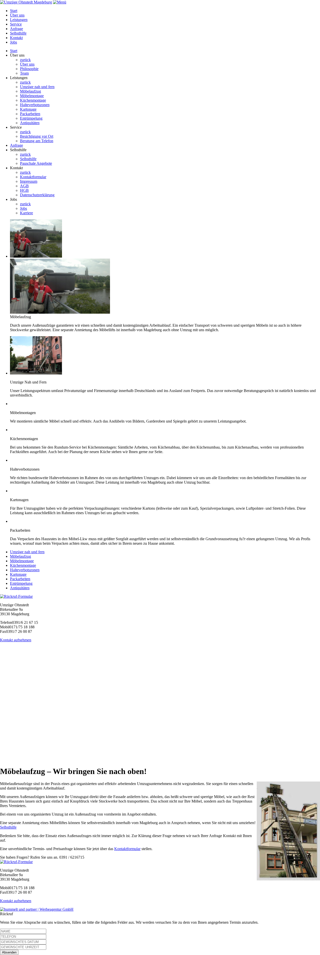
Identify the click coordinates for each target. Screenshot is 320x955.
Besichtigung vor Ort (36, 136)
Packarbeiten (30, 114)
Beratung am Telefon (36, 141)
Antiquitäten (30, 123)
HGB (24, 190)
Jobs (13, 42)
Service (16, 24)
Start (13, 11)
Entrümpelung (31, 118)
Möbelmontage (32, 96)
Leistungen (19, 20)
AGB (24, 186)
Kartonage (28, 109)
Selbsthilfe (18, 33)
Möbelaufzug (30, 91)
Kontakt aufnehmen (15, 640)
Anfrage (16, 29)
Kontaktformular (33, 177)
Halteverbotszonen (35, 105)
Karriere (26, 213)
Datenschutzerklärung (37, 195)
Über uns (17, 15)
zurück (25, 60)
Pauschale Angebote (36, 163)
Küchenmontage (33, 100)
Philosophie (29, 69)
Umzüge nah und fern (37, 87)
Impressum (28, 181)
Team (24, 73)
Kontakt (16, 38)
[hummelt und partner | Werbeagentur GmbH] (37, 909)
